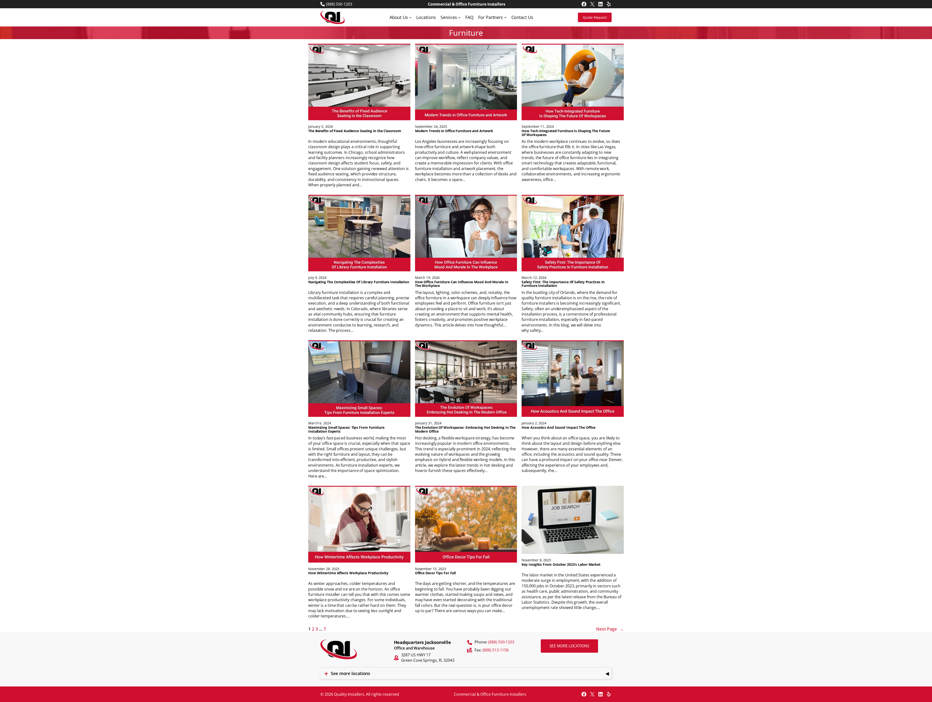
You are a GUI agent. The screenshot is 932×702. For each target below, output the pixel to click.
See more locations (569, 646)
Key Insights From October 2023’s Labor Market (561, 564)
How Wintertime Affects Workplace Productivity (348, 573)
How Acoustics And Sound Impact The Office (558, 427)
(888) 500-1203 (339, 4)
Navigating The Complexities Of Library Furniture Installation (358, 282)
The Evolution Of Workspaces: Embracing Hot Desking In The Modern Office (465, 429)
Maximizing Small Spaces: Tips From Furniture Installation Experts (346, 429)
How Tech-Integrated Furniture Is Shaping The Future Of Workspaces (566, 133)
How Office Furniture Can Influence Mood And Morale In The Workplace (461, 284)
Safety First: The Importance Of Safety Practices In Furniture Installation (563, 284)
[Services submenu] (459, 17)
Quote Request (595, 17)
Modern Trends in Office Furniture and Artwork (454, 131)
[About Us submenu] (410, 17)
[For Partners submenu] (505, 17)
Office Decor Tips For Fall (435, 573)
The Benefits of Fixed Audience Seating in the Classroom (354, 131)
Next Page (610, 629)
